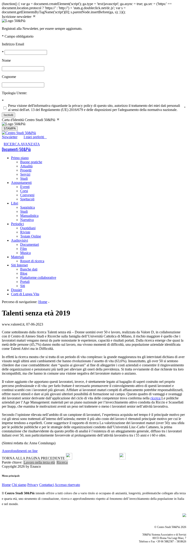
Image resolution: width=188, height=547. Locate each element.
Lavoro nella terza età (39, 462)
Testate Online (30, 236)
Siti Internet (19, 265)
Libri (14, 203)
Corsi (24, 191)
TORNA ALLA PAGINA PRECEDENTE (33, 458)
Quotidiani (28, 228)
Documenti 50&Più (16, 149)
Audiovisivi (19, 240)
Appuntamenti (21, 183)
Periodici (17, 224)
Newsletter (9, 137)
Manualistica (29, 216)
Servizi (25, 174)
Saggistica (27, 207)
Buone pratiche (31, 162)
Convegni (27, 195)
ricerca (155, 398)
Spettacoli (27, 199)
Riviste (25, 232)
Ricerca (62, 462)
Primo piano (20, 158)
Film (23, 249)
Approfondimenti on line (20, 451)
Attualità (26, 166)
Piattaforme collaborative (38, 277)
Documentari (29, 244)
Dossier (16, 290)
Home (42, 302)
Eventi (25, 187)
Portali (25, 282)
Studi (24, 178)
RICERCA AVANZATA (22, 144)
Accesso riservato (67, 485)
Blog (23, 273)
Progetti (25, 170)
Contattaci (46, 485)
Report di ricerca (32, 261)
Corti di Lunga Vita (25, 294)
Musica (25, 253)
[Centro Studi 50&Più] (19, 133)
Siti (22, 286)
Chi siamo (19, 485)
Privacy (32, 485)
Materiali (17, 257)
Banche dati (28, 269)
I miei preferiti (35, 137)
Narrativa (27, 220)
